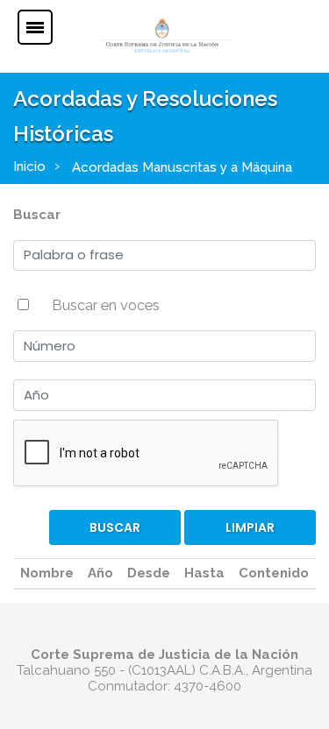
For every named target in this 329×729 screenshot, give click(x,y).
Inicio (29, 166)
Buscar (37, 215)
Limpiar (250, 527)
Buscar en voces (106, 305)
